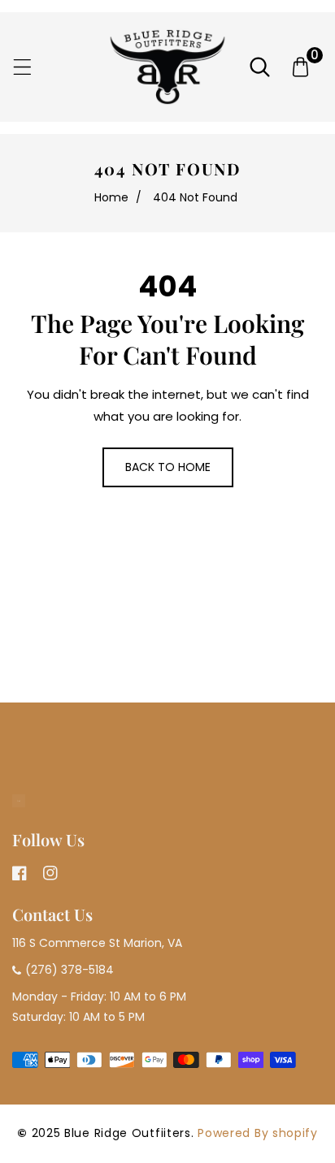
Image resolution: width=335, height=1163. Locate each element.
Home (111, 197)
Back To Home (168, 467)
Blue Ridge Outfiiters (127, 1133)
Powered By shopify (258, 1133)
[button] (22, 67)
